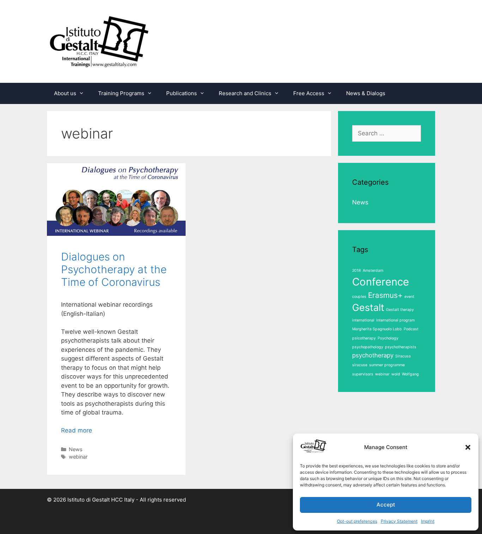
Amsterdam (373, 270)
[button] (467, 447)
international (363, 320)
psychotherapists (400, 347)
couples (359, 296)
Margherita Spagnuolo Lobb (377, 329)
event (409, 296)
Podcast (411, 329)
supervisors (362, 374)
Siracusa (403, 356)
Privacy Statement (399, 521)
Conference (380, 282)
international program (395, 320)
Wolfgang (410, 374)
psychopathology (367, 347)
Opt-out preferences (357, 521)
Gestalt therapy (400, 309)
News (76, 449)
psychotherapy (372, 355)
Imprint (427, 521)
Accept (385, 504)
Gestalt (368, 307)
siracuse (359, 365)
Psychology (388, 338)
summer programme (387, 365)
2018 (356, 270)
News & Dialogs (365, 93)
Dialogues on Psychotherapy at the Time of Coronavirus (114, 269)
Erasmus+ (385, 295)
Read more (76, 430)
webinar (78, 457)
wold (395, 374)
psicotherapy (364, 338)
